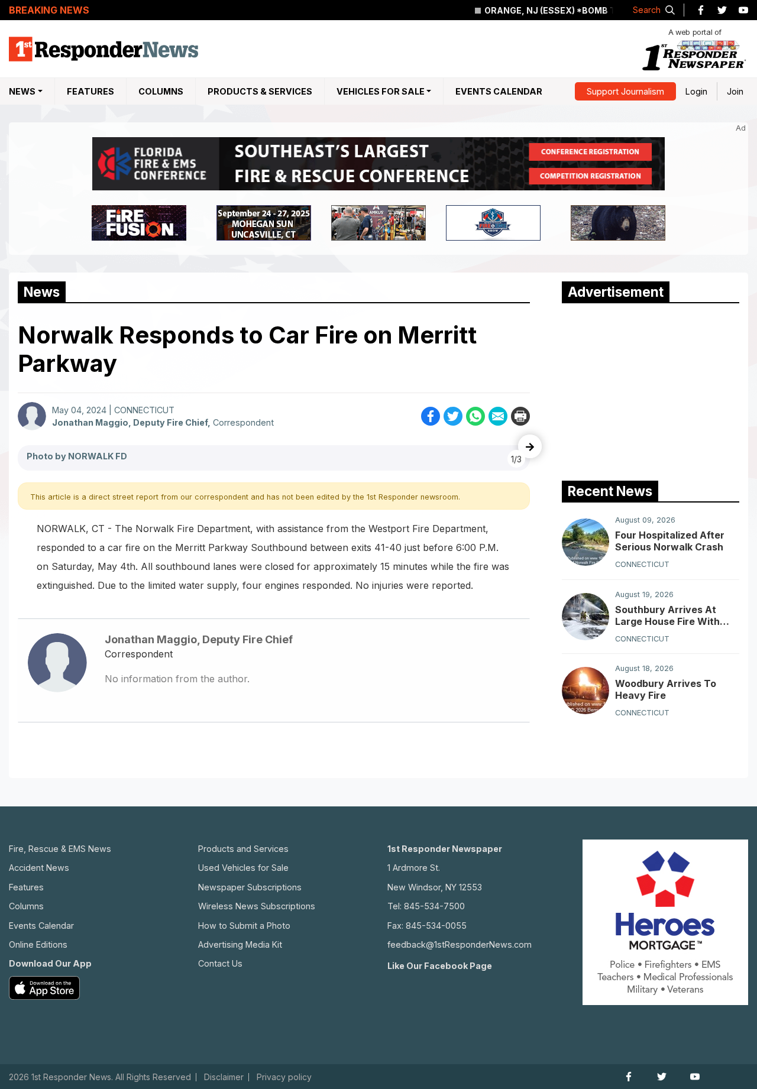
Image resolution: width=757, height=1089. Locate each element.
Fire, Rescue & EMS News (60, 849)
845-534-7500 (434, 906)
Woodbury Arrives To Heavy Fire (665, 689)
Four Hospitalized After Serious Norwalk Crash (669, 541)
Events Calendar (498, 91)
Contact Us (220, 963)
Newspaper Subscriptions (250, 887)
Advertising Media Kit (240, 944)
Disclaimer (224, 1077)
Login (696, 91)
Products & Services (260, 91)
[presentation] (530, 446)
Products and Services (243, 849)
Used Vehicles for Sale (243, 868)
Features (90, 91)
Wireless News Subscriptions (256, 906)
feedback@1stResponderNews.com (459, 944)
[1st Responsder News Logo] (103, 49)
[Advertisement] (650, 389)
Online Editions (38, 944)
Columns (160, 91)
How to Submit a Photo (244, 926)
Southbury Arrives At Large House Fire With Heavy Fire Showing (667, 615)
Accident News (39, 868)
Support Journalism (625, 91)
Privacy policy (284, 1077)
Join (735, 91)
